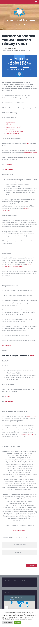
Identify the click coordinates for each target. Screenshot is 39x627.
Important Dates (11, 123)
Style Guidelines (10, 129)
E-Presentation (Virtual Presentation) (16, 131)
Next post (18, 552)
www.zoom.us (10, 182)
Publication (9, 125)
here (28, 143)
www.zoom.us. (31, 310)
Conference (12, 50)
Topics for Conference (12, 133)
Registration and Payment (13, 127)
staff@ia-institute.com (30, 153)
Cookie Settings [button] (8, 622)
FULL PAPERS (9, 170)
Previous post (21, 545)
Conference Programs (23, 50)
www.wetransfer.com (27, 434)
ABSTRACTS (8, 165)
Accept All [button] (17, 622)
